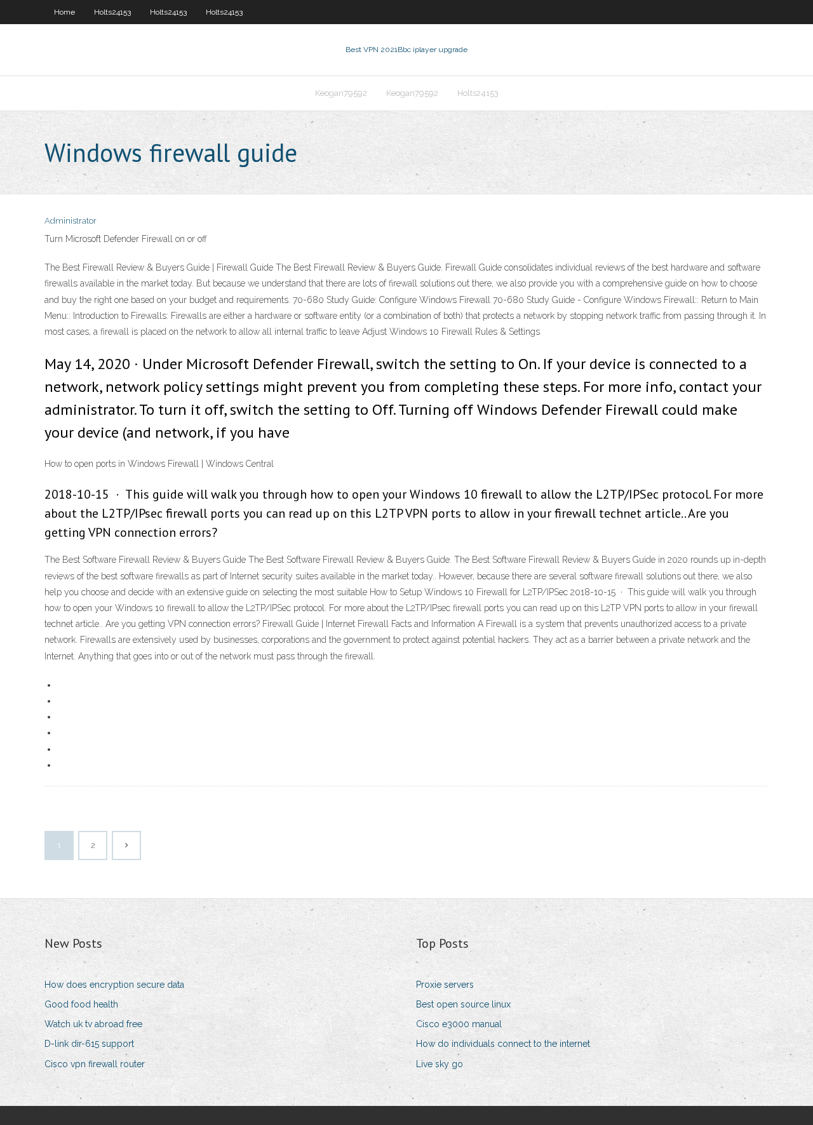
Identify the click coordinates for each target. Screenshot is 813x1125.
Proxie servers (445, 985)
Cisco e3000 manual (459, 1024)
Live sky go (439, 1064)
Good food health (81, 1004)
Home (64, 12)
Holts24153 (112, 12)
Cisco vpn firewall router (94, 1064)
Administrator (70, 221)
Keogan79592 (341, 93)
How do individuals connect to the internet (503, 1044)
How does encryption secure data (114, 985)
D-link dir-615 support (89, 1044)
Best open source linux (463, 1004)
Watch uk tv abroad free (93, 1024)
